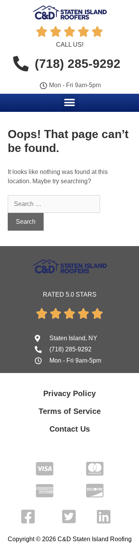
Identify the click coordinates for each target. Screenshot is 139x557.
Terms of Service (70, 411)
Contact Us (69, 429)
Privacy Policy (69, 393)
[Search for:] (54, 204)
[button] (69, 102)
